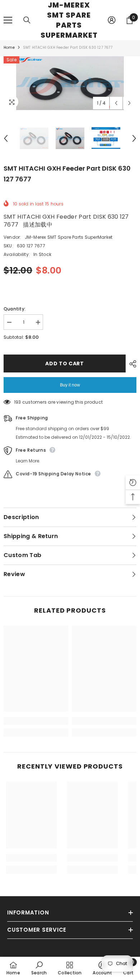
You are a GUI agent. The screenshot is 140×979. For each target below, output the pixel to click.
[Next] (129, 103)
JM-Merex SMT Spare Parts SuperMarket (69, 237)
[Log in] (111, 20)
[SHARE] (131, 363)
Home (9, 47)
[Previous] (116, 103)
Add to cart (64, 363)
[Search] (27, 20)
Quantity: (14, 309)
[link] (36, 721)
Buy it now (70, 385)
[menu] (8, 20)
